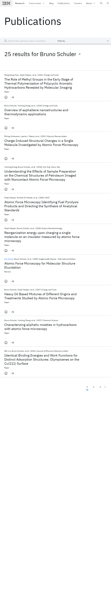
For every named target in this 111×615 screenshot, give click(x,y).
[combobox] (83, 41)
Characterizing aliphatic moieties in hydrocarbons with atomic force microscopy (40, 327)
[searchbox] (28, 41)
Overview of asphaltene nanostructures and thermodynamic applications (36, 112)
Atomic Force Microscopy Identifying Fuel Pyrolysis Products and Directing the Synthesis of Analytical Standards (41, 206)
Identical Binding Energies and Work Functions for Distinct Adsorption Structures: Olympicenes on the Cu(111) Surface (41, 359)
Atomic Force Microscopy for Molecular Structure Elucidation (39, 265)
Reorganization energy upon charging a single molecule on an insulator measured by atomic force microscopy (41, 237)
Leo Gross (8, 259)
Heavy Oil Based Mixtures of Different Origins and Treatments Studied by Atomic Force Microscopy (40, 296)
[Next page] (105, 387)
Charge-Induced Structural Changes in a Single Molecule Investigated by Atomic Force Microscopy (41, 143)
